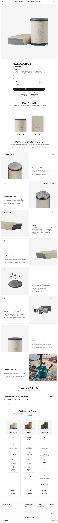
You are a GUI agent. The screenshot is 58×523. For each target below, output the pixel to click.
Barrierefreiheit (52, 511)
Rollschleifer (21, 1)
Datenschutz (52, 508)
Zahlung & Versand (41, 506)
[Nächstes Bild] (43, 31)
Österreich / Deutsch (30, 517)
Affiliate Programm (41, 508)
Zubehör (27, 1)
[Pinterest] (11, 504)
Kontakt (26, 511)
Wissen (32, 1)
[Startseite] (2, 1)
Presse (39, 511)
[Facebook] (2, 504)
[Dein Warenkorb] (56, 1)
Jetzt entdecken (29, 493)
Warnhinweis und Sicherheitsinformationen (20, 75)
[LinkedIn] (10, 504)
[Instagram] (4, 504)
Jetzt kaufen (13, 493)
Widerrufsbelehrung (53, 509)
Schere (16, 1)
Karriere (39, 509)
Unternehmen (38, 1)
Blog (26, 506)
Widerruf (26, 509)
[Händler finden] (54, 1)
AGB (51, 506)
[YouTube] (6, 504)
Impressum (52, 513)
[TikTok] (8, 504)
